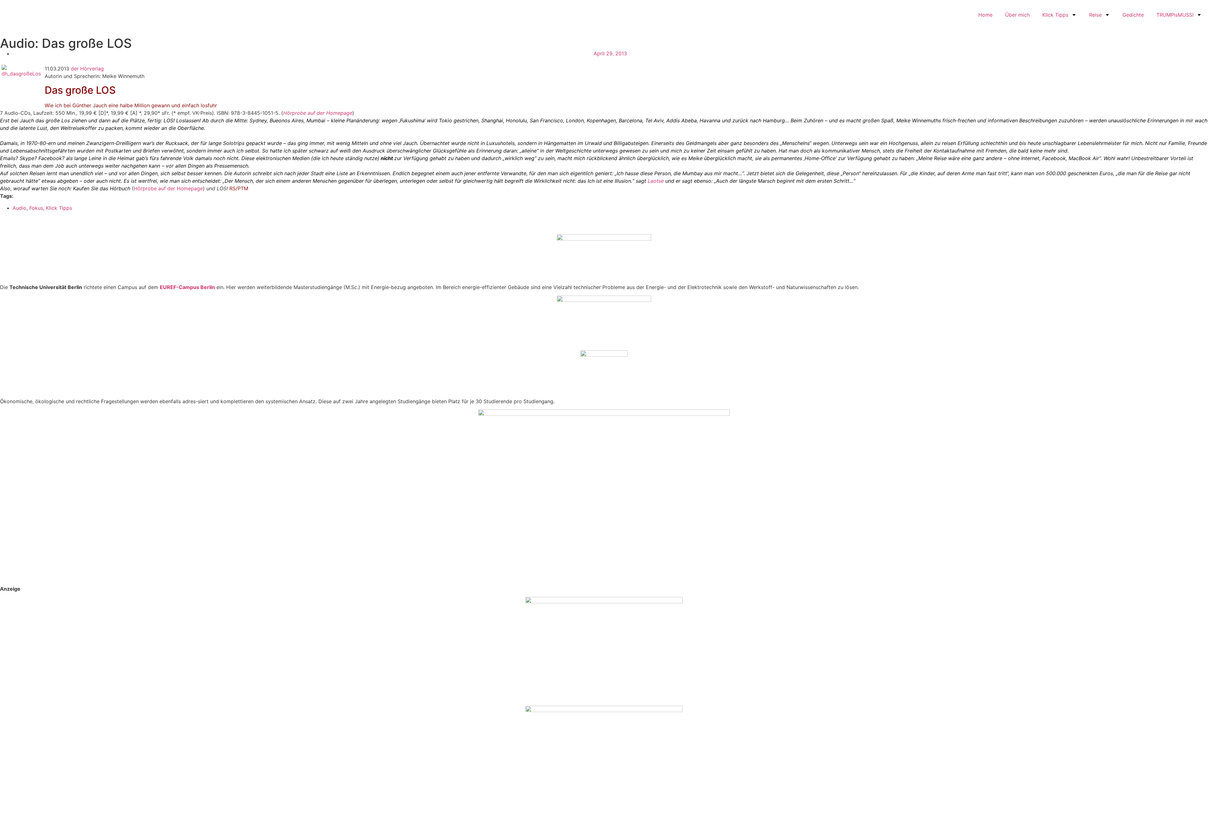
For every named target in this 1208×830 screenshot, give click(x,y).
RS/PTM (238, 188)
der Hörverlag (87, 68)
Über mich (1017, 15)
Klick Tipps (1055, 15)
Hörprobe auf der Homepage (317, 113)
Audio (19, 208)
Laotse (656, 181)
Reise (1095, 15)
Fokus (36, 208)
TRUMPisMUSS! (1175, 15)
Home (985, 15)
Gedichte (1133, 15)
